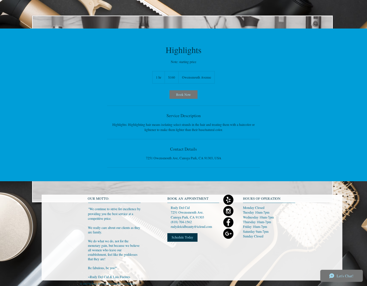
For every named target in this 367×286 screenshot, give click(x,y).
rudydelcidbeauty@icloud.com (191, 226)
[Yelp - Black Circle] (228, 200)
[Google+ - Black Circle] (228, 234)
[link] (183, 94)
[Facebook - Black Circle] (228, 222)
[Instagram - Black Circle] (228, 211)
